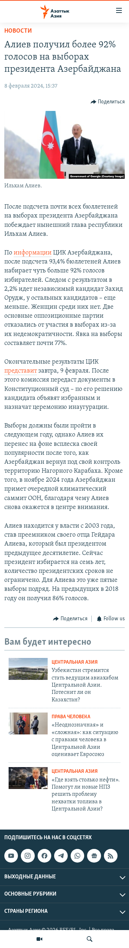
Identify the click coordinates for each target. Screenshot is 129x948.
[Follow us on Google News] (94, 856)
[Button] (108, 102)
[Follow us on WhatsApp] (77, 856)
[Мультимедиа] (39, 939)
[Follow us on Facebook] (44, 856)
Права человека (71, 717)
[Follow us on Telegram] (61, 856)
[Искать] (89, 939)
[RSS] (111, 856)
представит (20, 371)
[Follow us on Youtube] (11, 856)
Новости (18, 31)
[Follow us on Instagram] (27, 856)
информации (33, 253)
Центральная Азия (75, 662)
